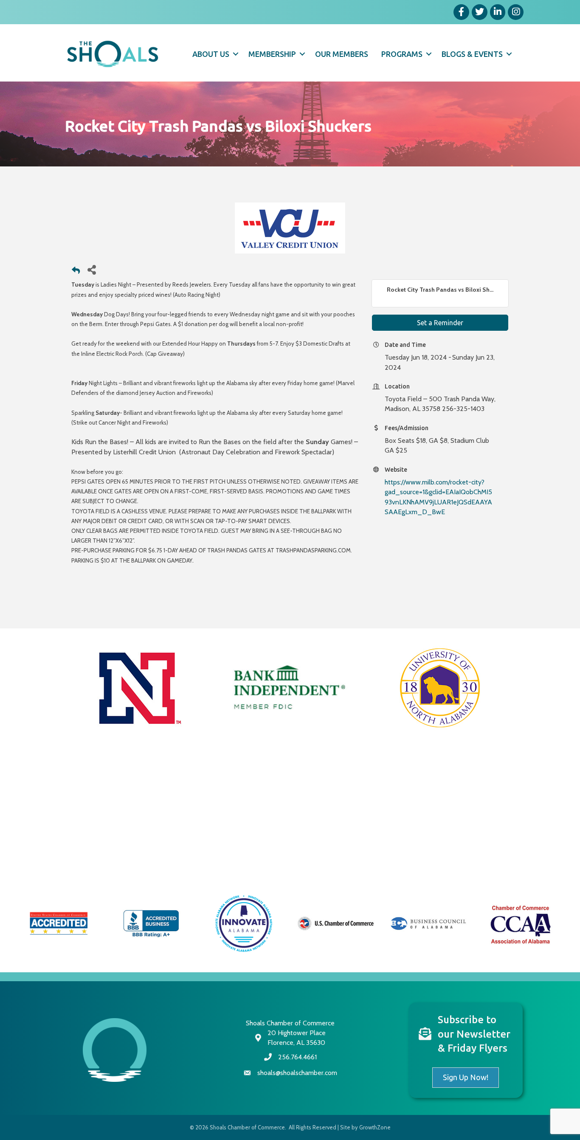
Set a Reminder (440, 323)
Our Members (341, 54)
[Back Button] (76, 272)
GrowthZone (375, 1127)
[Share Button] (91, 269)
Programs (401, 54)
